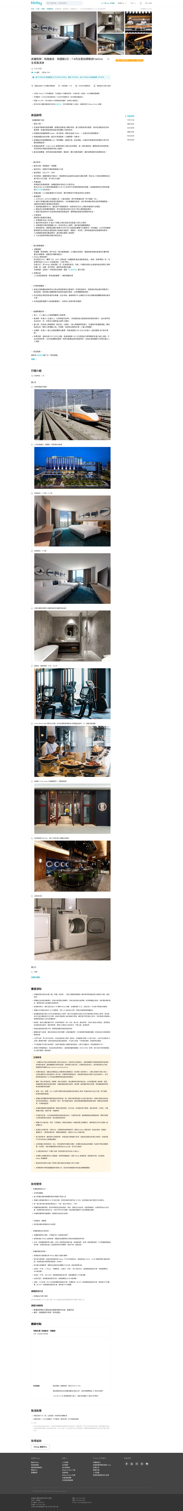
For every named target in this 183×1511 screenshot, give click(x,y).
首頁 (32, 9)
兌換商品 (65, 1472)
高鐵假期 (50, 9)
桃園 (43, 9)
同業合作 (96, 1467)
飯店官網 (39, 190)
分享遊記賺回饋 (67, 1480)
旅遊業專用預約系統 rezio (102, 1465)
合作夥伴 (65, 1465)
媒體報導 (34, 1472)
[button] (35, 72)
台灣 (37, 9)
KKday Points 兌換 (68, 1475)
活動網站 (58, 104)
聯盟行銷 (96, 1470)
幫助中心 (34, 1470)
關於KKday (35, 1462)
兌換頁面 (72, 270)
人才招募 (96, 1472)
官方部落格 (66, 1467)
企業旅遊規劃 (66, 1478)
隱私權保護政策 (36, 1467)
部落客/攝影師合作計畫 (101, 1475)
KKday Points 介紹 (68, 1470)
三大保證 (65, 1462)
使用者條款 (35, 1465)
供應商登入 (97, 1462)
